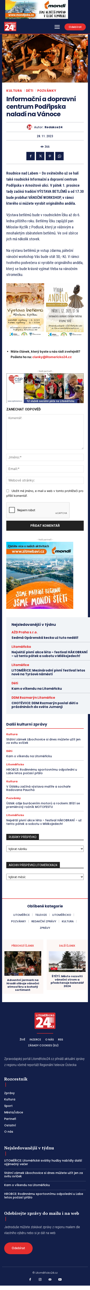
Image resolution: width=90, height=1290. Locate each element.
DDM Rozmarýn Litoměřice (33, 697)
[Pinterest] (50, 156)
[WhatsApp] (59, 156)
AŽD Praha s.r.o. (24, 632)
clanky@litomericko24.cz (52, 357)
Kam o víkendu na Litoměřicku (37, 688)
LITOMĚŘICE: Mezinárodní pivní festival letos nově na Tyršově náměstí (48, 672)
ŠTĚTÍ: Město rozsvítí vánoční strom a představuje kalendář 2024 (67, 981)
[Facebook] (30, 156)
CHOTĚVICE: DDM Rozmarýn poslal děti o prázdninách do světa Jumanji (45, 705)
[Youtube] (60, 1280)
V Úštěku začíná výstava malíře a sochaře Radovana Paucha (38, 788)
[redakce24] (30, 127)
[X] (40, 156)
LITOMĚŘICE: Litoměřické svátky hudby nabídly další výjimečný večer (43, 1162)
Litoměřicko (21, 646)
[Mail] (50, 1280)
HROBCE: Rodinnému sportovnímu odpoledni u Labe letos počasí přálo (41, 771)
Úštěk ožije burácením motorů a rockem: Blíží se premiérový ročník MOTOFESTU (43, 805)
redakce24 (54, 127)
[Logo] (10, 26)
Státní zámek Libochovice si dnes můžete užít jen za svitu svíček (43, 741)
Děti (29, 90)
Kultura (14, 90)
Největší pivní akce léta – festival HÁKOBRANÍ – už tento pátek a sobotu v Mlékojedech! (50, 654)
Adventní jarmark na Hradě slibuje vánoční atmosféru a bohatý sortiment (22, 984)
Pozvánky (46, 90)
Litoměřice (20, 664)
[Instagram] (40, 1280)
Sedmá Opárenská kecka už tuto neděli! (45, 637)
